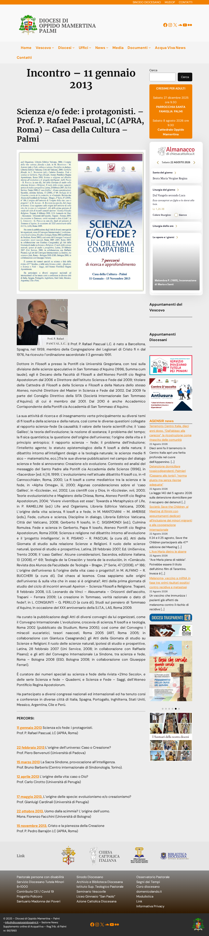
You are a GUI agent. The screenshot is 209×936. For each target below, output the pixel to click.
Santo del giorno (176, 175)
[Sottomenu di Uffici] (90, 47)
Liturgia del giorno (176, 202)
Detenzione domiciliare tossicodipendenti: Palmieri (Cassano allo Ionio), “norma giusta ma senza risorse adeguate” (168, 475)
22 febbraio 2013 (31, 747)
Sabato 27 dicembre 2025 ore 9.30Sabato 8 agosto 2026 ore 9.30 (171, 111)
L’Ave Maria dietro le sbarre (167, 551)
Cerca (153, 70)
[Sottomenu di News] (107, 47)
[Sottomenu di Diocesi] (73, 47)
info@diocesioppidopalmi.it (21, 922)
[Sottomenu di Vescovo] (53, 47)
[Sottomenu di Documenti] (150, 47)
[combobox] (162, 77)
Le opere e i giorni (176, 263)
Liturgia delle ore (176, 226)
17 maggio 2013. (30, 796)
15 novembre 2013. (32, 825)
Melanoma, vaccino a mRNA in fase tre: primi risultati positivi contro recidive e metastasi (169, 582)
